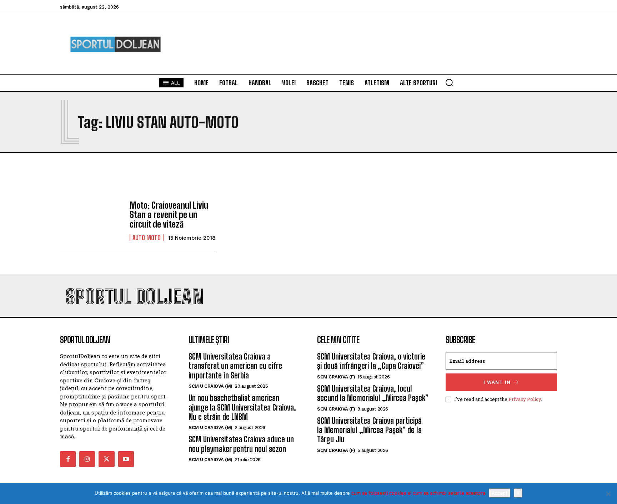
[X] (608, 493)
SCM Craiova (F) (336, 377)
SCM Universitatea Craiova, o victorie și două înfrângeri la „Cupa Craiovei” (371, 361)
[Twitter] (106, 459)
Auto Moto (146, 237)
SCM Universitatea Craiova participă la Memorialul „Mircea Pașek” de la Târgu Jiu (369, 430)
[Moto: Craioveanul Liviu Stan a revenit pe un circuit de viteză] (91, 221)
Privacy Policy (524, 399)
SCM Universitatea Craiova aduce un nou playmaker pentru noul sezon (241, 443)
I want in (497, 382)
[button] (449, 82)
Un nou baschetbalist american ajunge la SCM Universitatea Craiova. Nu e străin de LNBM (242, 407)
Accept (499, 493)
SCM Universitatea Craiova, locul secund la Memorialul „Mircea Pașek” (372, 393)
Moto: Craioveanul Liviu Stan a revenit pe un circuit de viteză (169, 214)
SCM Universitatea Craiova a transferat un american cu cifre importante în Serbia (235, 366)
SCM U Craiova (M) (210, 386)
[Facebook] (68, 459)
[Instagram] (87, 459)
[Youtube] (126, 459)
